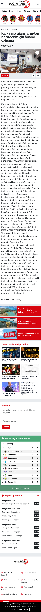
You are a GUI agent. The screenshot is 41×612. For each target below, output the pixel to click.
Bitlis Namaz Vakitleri (11, 580)
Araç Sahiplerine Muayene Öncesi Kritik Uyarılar (29, 392)
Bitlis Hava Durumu (31, 573)
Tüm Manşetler (29, 587)
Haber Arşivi (28, 594)
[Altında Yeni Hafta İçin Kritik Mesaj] (30, 353)
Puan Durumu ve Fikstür (8, 588)
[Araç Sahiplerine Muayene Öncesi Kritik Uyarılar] (30, 385)
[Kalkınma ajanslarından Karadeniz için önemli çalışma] (20, 61)
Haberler (4, 30)
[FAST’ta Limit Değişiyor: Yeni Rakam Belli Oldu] (11, 353)
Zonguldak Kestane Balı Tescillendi (29, 377)
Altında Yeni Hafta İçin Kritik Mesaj (29, 360)
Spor (19, 11)
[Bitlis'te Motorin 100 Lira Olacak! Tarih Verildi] (11, 370)
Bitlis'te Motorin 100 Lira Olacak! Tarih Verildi (10, 377)
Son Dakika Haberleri (10, 594)
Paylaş (6, 75)
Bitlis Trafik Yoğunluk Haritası (30, 581)
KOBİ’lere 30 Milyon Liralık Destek (8, 394)
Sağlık (4, 11)
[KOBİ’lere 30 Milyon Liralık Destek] (11, 387)
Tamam (26, 609)
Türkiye (27, 11)
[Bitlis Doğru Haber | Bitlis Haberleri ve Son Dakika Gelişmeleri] (19, 4)
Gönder (6, 427)
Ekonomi (14, 30)
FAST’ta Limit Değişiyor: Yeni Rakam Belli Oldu (10, 360)
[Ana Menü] (2, 4)
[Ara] (38, 4)
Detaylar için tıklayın (20, 488)
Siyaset (12, 11)
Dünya (35, 11)
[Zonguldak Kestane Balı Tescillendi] (30, 370)
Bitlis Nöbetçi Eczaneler (7, 574)
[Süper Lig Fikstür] (38, 496)
